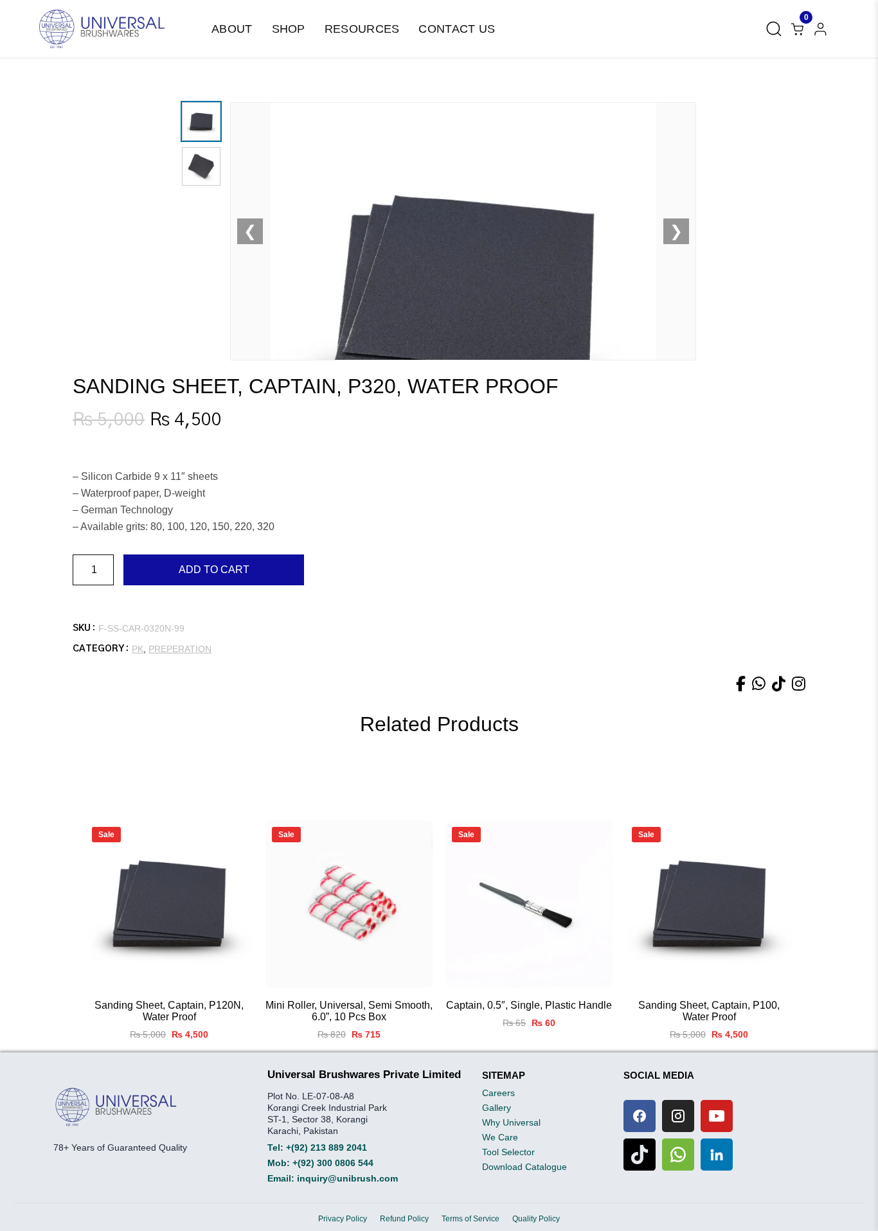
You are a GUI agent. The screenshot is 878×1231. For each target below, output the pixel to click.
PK (137, 649)
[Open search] (773, 29)
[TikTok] (639, 1154)
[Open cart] (820, 29)
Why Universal (511, 1122)
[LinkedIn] (717, 1154)
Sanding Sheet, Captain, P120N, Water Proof (169, 1011)
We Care (500, 1137)
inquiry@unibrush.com (347, 1178)
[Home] (102, 29)
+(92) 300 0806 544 (332, 1163)
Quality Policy (536, 1218)
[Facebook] (639, 1116)
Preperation (179, 649)
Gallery (496, 1108)
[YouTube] (717, 1116)
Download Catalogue (524, 1167)
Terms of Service (470, 1218)
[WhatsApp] (678, 1154)
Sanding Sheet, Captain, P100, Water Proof (709, 1011)
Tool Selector (508, 1152)
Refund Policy (404, 1218)
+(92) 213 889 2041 (326, 1147)
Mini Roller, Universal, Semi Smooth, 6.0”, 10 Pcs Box (349, 1011)
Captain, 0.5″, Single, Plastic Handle (529, 1005)
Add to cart (214, 569)
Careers (498, 1093)
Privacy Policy (342, 1218)
